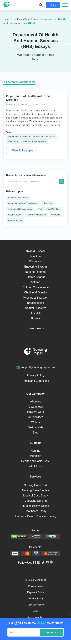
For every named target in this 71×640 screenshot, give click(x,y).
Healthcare (13, 141)
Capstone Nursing (35, 500)
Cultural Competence (36, 287)
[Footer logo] (35, 352)
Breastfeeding (35, 302)
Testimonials (35, 427)
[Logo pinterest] (51, 562)
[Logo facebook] (34, 562)
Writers (35, 422)
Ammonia (55, 215)
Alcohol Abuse (15, 215)
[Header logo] (6, 5)
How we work (35, 411)
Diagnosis (35, 261)
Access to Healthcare (18, 197)
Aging (40, 209)
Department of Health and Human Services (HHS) (31, 136)
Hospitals (35, 313)
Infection (35, 256)
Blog (35, 432)
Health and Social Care (25, 19)
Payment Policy (35, 592)
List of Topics (35, 466)
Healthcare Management (34, 141)
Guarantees (35, 406)
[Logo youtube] (47, 562)
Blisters (35, 318)
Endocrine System (35, 266)
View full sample (22, 150)
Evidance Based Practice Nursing (35, 516)
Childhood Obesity (35, 292)
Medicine (35, 455)
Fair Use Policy (35, 604)
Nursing (35, 450)
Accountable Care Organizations (23, 203)
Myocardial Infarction (35, 297)
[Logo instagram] (38, 562)
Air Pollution (54, 209)
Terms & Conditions (35, 579)
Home (6, 19)
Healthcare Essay (35, 511)
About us (35, 401)
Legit (35, 610)
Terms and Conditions (35, 380)
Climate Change (35, 276)
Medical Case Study (35, 495)
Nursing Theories (35, 271)
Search (61, 181)
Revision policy (35, 617)
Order (53, 5)
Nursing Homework (35, 485)
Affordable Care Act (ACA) (20, 209)
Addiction (48, 203)
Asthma (35, 282)
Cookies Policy (35, 598)
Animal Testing (15, 220)
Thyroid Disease (36, 251)
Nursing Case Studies (35, 490)
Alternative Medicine (36, 215)
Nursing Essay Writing (35, 505)
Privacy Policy (35, 375)
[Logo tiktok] (42, 562)
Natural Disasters (35, 308)
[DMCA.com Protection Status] (19, 536)
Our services (35, 417)
